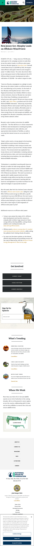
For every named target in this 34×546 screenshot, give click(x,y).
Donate (30, 2)
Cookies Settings (17, 534)
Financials (17, 512)
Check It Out (14, 381)
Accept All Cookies (17, 543)
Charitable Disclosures (18, 508)
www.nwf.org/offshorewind (11, 226)
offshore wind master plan (15, 192)
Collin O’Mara (13, 101)
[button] (28, 316)
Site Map (17, 510)
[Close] (31, 517)
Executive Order (22, 65)
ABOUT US (17, 442)
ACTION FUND (17, 461)
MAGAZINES (17, 451)
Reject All (16, 538)
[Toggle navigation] (2, 2)
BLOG (17, 456)
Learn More (14, 356)
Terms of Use (17, 504)
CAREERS (17, 465)
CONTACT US (17, 446)
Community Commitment (17, 514)
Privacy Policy (18, 506)
